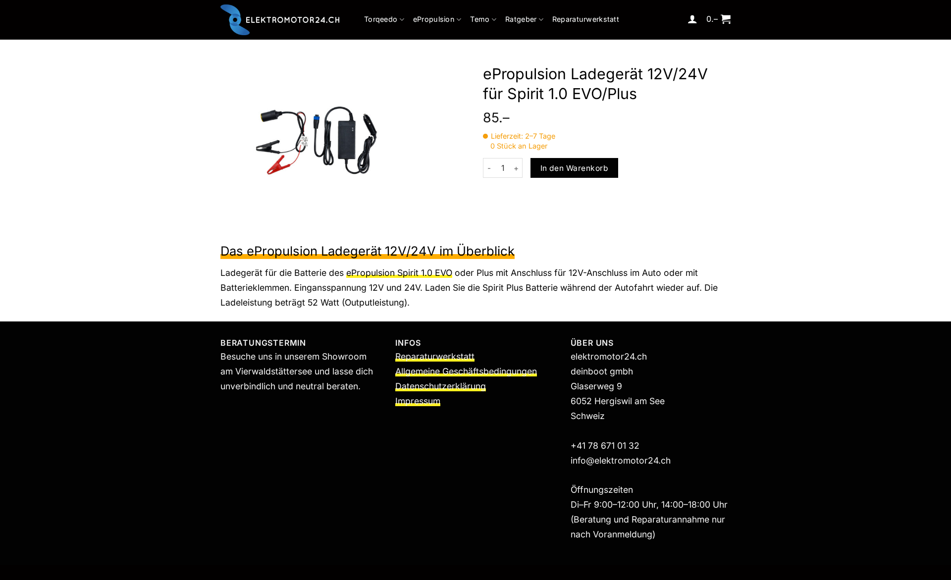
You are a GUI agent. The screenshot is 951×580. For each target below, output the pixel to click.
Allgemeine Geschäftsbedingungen (466, 371)
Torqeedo (380, 19)
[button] (692, 19)
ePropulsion (434, 19)
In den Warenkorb (574, 168)
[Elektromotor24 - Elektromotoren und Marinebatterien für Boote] (279, 19)
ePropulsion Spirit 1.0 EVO (399, 272)
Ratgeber (520, 19)
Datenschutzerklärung (440, 386)
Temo (479, 19)
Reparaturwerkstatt (585, 19)
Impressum (417, 401)
